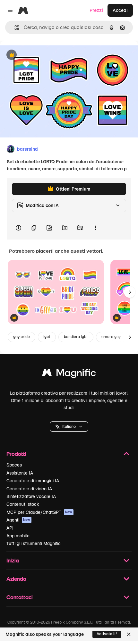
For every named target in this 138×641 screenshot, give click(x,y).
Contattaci (19, 597)
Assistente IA (19, 473)
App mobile (18, 536)
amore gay (111, 336)
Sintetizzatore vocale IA (31, 496)
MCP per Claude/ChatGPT (39, 512)
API (9, 528)
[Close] (129, 634)
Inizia (12, 560)
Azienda (16, 578)
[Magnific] (69, 374)
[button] (69, 426)
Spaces (14, 465)
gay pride (21, 336)
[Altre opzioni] (95, 228)
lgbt (46, 336)
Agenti (18, 520)
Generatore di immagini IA (32, 481)
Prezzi (96, 10)
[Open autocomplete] (14, 27)
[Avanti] (129, 292)
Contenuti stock (22, 504)
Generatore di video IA (29, 489)
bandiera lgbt (76, 336)
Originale (42, 55)
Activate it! (107, 633)
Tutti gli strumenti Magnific (33, 543)
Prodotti (16, 453)
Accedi (120, 10)
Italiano (69, 426)
